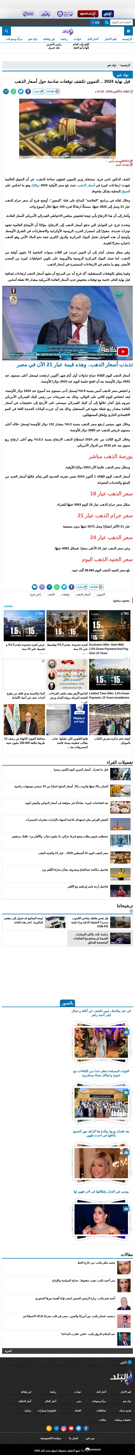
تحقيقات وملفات (122, 1419)
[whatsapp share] (13, 91)
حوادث (77, 38)
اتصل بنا (73, 1438)
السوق (125, 191)
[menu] (128, 31)
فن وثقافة (49, 38)
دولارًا (36, 185)
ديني (79, 1401)
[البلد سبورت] (88, 13)
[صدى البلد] (67, 31)
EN (97, 22)
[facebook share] (28, 91)
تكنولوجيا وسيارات (47, 1410)
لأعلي (123, 1362)
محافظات (101, 1410)
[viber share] (42, 587)
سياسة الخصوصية (50, 1438)
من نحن (90, 1438)
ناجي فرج (35, 594)
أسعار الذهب (86, 185)
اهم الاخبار (110, 38)
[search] (6, 31)
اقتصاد (78, 1410)
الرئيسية (127, 38)
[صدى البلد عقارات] (45, 13)
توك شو (32, 38)
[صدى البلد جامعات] (64, 13)
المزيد (8, 1350)
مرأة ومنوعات (14, 38)
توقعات (65, 594)
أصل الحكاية (25, 1401)
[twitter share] (21, 91)
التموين (101, 594)
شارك (37, 91)
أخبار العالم (50, 1401)
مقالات (102, 1419)
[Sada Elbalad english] (28, 13)
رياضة (64, 38)
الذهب (51, 594)
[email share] (6, 91)
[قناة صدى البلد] (108, 13)
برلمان (28, 1410)
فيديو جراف (125, 1410)
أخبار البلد (92, 38)
